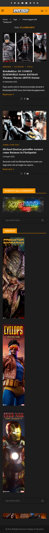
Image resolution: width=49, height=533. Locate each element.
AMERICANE (7, 67)
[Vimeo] (30, 3)
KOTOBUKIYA (19, 67)
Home (5, 19)
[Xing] (34, 3)
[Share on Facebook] (24, 99)
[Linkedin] (18, 3)
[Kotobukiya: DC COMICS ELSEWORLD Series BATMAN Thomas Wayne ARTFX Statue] (24, 47)
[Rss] (37, 3)
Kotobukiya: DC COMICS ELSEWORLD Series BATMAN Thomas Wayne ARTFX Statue (21, 74)
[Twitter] (15, 3)
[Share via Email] (28, 99)
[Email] (26, 3)
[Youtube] (22, 3)
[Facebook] (11, 3)
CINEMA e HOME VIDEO (11, 145)
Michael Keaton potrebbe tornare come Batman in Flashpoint (23, 151)
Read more (7, 94)
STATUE (30, 67)
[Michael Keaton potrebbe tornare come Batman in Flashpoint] (24, 125)
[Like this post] (21, 99)
